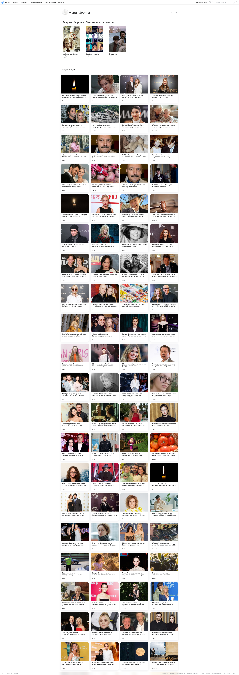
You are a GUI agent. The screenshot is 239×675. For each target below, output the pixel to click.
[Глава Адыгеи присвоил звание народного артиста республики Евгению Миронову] (164, 358)
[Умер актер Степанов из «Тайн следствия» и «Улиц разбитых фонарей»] (134, 208)
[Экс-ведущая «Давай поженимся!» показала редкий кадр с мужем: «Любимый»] (75, 626)
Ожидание (113, 54)
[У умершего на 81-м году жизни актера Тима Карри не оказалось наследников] (164, 268)
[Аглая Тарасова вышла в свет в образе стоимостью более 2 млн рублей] (75, 477)
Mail (3, 673)
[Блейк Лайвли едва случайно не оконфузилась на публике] (75, 328)
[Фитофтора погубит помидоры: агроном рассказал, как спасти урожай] (164, 447)
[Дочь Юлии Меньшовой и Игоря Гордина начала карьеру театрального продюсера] (164, 149)
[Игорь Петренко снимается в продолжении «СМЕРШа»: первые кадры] (105, 447)
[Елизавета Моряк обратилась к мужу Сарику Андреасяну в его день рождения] (134, 477)
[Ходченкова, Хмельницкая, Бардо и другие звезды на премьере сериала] (134, 387)
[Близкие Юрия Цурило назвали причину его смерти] (134, 178)
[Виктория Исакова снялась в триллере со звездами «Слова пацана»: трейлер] (105, 537)
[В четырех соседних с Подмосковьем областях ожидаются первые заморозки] (164, 567)
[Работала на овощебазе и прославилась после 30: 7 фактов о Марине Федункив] (134, 507)
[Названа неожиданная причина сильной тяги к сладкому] (134, 298)
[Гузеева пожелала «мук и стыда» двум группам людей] (105, 268)
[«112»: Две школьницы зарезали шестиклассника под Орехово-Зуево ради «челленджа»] (75, 89)
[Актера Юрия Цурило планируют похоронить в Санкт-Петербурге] (105, 417)
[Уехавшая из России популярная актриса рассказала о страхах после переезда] (105, 208)
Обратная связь (231, 673)
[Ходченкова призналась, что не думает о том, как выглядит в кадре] (164, 328)
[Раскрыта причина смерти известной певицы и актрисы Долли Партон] (105, 238)
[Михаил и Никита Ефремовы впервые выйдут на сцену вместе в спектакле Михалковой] (134, 626)
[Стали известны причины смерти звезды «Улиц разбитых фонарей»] (75, 208)
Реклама (16, 673)
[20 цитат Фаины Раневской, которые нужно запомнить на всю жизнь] (105, 387)
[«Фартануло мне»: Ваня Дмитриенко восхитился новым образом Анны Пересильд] (75, 149)
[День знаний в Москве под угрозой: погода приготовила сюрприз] (134, 596)
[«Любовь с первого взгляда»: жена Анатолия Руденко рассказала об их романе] (134, 89)
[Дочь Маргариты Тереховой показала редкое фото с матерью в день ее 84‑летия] (105, 89)
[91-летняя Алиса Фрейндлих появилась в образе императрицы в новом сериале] (164, 178)
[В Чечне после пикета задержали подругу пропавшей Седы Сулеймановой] (164, 387)
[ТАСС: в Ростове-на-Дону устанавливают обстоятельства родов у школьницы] (134, 149)
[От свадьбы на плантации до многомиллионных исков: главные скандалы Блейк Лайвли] (75, 656)
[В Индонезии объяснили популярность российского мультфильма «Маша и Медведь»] (134, 447)
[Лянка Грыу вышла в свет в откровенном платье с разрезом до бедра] (134, 567)
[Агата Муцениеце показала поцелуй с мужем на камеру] (164, 626)
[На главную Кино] (7, 2)
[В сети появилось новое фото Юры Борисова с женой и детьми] (105, 298)
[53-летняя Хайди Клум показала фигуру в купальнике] (134, 358)
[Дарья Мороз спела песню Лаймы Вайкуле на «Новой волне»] (75, 298)
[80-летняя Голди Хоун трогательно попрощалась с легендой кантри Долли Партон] (164, 596)
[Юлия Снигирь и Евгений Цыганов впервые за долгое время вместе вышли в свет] (75, 447)
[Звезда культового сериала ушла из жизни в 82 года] (134, 238)
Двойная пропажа (92, 54)
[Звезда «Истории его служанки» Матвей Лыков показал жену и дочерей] (134, 328)
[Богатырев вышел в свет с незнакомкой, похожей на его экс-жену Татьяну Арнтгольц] (75, 119)
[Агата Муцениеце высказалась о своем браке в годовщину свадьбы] (75, 178)
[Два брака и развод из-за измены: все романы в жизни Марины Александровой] (75, 387)
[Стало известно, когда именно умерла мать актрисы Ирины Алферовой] (75, 596)
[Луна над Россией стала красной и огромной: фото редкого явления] (134, 656)
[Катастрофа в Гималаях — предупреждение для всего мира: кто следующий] (105, 119)
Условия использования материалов (215, 673)
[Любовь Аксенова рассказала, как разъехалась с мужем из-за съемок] (105, 596)
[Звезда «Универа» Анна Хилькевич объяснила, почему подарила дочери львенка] (105, 567)
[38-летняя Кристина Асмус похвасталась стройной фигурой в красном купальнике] (134, 417)
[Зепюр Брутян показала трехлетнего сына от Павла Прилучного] (75, 417)
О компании (9, 673)
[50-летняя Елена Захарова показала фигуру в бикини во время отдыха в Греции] (164, 238)
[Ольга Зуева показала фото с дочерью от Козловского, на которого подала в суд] (75, 507)
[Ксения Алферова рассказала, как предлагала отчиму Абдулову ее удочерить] (134, 268)
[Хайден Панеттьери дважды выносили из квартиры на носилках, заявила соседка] (105, 626)
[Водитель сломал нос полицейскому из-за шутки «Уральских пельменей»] (75, 567)
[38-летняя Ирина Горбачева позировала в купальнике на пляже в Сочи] (105, 358)
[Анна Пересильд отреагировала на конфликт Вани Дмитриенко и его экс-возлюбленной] (75, 268)
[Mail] (2, 2)
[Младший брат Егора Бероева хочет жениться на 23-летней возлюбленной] (105, 656)
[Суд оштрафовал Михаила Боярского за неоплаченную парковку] (105, 477)
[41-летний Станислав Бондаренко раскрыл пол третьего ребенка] (105, 328)
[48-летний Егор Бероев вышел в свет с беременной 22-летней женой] (164, 298)
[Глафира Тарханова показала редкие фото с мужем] (164, 89)
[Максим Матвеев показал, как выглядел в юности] (75, 238)
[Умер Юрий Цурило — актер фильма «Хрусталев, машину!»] (105, 149)
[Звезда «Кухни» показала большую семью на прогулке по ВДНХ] (105, 507)
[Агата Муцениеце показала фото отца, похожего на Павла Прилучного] (164, 417)
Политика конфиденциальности (195, 673)
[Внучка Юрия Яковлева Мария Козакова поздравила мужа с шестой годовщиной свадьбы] (134, 119)
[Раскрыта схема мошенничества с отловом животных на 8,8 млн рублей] (164, 656)
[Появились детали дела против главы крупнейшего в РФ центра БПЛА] (164, 208)
